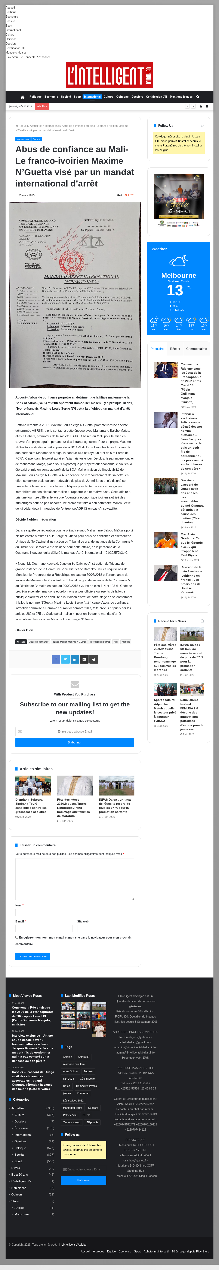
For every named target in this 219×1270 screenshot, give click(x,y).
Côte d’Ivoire (87, 1078)
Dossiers (11, 43)
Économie (12, 16)
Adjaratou (83, 1056)
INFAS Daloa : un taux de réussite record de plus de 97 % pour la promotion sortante (103, 106)
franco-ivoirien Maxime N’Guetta (69, 641)
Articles (19, 1207)
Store (15, 1201)
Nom (19, 905)
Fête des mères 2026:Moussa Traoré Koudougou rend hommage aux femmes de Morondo (73, 808)
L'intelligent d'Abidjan (74, 1244)
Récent (175, 349)
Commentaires (196, 349)
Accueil (10, 7)
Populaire (157, 349)
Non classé (18, 1187)
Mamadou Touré (72, 1107)
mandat (126, 641)
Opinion (16, 1194)
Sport (9, 25)
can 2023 (68, 1078)
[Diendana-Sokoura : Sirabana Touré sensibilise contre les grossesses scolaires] (33, 785)
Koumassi (83, 1093)
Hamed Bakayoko (86, 1086)
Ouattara (93, 1107)
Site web (83, 921)
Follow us (72, 1134)
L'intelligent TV (21, 1181)
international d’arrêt (100, 641)
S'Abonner (43, 57)
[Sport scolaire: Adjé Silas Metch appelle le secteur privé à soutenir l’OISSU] (165, 689)
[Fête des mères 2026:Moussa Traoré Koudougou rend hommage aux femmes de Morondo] (75, 785)
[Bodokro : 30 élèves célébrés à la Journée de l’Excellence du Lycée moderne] (68, 1025)
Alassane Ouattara (74, 1064)
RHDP (86, 1115)
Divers (15, 1168)
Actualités (36, 125)
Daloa (66, 1086)
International (13, 30)
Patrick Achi (70, 1115)
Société (10, 21)
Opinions (11, 39)
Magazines (22, 1214)
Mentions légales (16, 52)
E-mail (20, 921)
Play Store (12, 57)
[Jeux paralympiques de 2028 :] (99, 1015)
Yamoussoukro (71, 1122)
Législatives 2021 (73, 1100)
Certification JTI (15, 48)
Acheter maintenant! (156, 1251)
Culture (10, 34)
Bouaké (88, 1071)
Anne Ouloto (70, 1071)
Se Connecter (27, 57)
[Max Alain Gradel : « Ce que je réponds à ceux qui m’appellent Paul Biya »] (166, 540)
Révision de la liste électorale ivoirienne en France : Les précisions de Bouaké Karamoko (191, 579)
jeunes (67, 1093)
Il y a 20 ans (19, 1174)
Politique (11, 12)
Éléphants (92, 1122)
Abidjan (67, 1056)
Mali (116, 641)
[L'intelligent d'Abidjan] (109, 75)
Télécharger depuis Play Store (190, 1251)
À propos (98, 1251)
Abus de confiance (39, 641)
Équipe (111, 1251)
